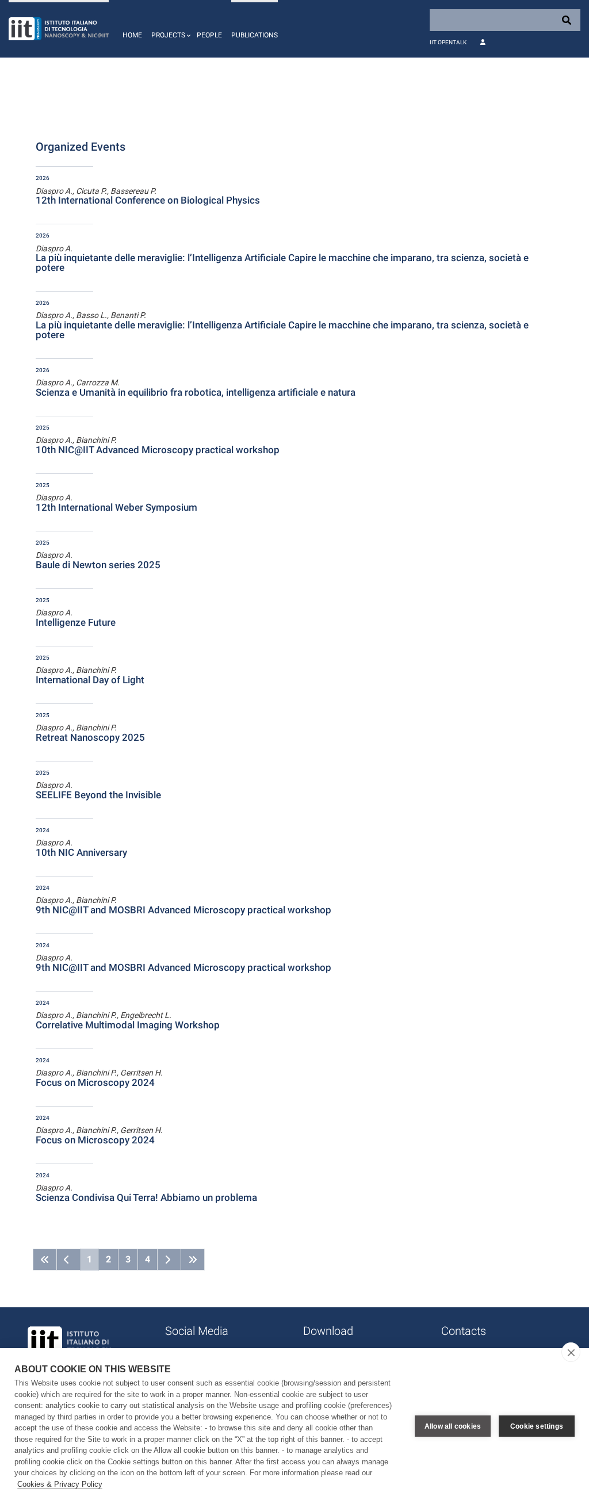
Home (132, 35)
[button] (169, 29)
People (209, 35)
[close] (570, 1352)
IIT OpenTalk (448, 42)
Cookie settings (536, 1426)
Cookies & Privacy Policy (59, 1484)
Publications (254, 35)
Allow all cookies (452, 1426)
